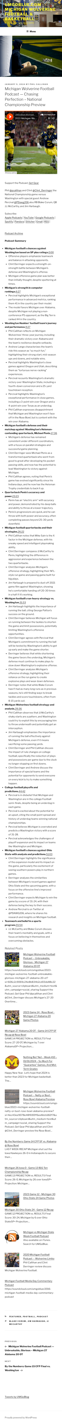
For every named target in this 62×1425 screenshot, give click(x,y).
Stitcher (30, 221)
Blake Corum (17, 1321)
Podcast (42, 1316)
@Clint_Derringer (42, 190)
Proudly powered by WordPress (21, 1417)
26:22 (21, 531)
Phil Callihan (39, 84)
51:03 (49, 854)
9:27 (27, 327)
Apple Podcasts (13, 217)
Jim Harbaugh (36, 1321)
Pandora (19, 221)
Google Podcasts (44, 217)
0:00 (51, 252)
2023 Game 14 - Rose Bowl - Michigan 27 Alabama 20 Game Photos (39, 1016)
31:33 (23, 602)
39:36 (18, 708)
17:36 (54, 433)
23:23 (15, 496)
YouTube (29, 217)
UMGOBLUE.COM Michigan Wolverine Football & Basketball (30, 11)
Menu (33, 31)
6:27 (18, 291)
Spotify (9, 221)
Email (39, 221)
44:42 (22, 791)
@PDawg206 (21, 202)
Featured (15, 1316)
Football (29, 1316)
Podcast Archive (14, 233)
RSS (46, 221)
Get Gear (34, 183)
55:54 (19, 925)
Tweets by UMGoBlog (17, 1396)
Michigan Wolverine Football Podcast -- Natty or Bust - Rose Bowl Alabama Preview (39, 1095)
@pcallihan (16, 190)
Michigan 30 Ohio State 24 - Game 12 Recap (29, 1209)
